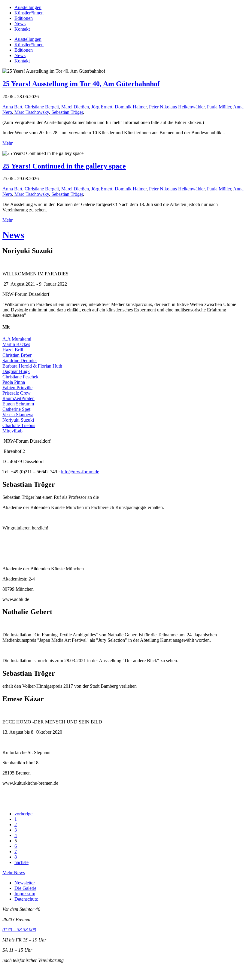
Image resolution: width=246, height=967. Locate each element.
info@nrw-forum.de (80, 471)
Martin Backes (16, 344)
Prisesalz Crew (16, 393)
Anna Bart (12, 106)
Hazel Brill (12, 349)
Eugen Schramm (18, 403)
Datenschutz (26, 899)
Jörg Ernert (101, 106)
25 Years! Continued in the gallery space (64, 166)
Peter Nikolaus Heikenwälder (176, 106)
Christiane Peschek (20, 376)
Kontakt (22, 29)
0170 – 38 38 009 (19, 929)
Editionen (23, 18)
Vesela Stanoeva (17, 414)
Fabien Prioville (17, 387)
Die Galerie (25, 888)
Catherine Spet (16, 409)
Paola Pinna (13, 382)
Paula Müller (218, 106)
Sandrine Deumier (19, 360)
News (20, 23)
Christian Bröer (17, 355)
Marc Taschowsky (31, 112)
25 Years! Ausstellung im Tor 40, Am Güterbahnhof (81, 84)
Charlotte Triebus (18, 425)
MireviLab (12, 430)
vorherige (23, 813)
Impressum (24, 893)
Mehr (7, 143)
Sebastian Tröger (66, 112)
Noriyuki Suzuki (18, 420)
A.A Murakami (16, 338)
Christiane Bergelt (41, 106)
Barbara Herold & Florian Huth (32, 365)
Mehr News (13, 872)
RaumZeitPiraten (18, 398)
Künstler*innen (29, 12)
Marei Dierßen (74, 106)
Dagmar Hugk (16, 371)
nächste (21, 862)
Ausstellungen (27, 7)
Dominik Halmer (130, 106)
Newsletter (24, 882)
